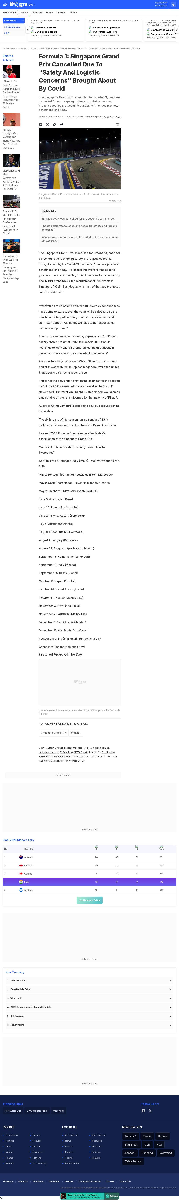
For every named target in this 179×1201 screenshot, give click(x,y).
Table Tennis (133, 1161)
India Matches (13, 27)
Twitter (57, 756)
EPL (8, 33)
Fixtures (10, 1140)
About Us (23, 1181)
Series (36, 1135)
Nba (159, 1144)
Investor (69, 1181)
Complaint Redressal (90, 1181)
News (24, 12)
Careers (110, 1181)
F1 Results (65, 752)
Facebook (107, 752)
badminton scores (49, 752)
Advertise (8, 1181)
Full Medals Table (89, 900)
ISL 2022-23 (71, 1135)
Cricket (59, 747)
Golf (147, 1144)
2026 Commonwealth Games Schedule (30, 1007)
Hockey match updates (96, 747)
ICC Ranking (39, 1163)
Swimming (165, 1152)
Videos (73, 12)
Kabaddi (130, 1152)
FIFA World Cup (18, 980)
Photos (61, 12)
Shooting (147, 1152)
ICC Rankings (17, 1016)
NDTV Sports (81, 752)
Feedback (38, 1181)
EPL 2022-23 (99, 1135)
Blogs (49, 12)
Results (37, 1140)
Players (37, 1157)
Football (68, 747)
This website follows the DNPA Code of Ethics (84, 1187)
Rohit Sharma (17, 1025)
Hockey (162, 1136)
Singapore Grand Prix (53, 732)
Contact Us (125, 1181)
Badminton (131, 1144)
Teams (9, 1157)
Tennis (147, 1136)
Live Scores (12, 1135)
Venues (10, 1163)
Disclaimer (54, 1181)
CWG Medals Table (20, 989)
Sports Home (9, 48)
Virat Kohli (15, 998)
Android (73, 760)
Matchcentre (72, 1163)
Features (37, 12)
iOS (83, 760)
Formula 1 (9, 12)
